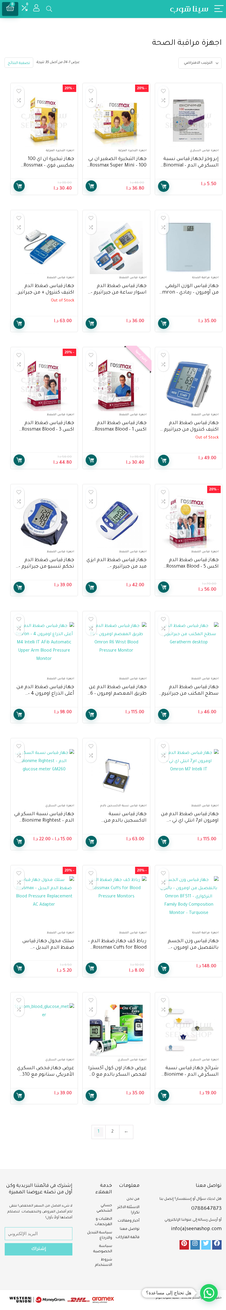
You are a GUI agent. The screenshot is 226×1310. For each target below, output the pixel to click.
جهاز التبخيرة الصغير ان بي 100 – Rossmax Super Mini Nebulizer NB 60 (117, 165)
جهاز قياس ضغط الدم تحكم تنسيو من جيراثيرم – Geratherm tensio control (45, 567)
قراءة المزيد (19, 323)
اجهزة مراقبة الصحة (205, 277)
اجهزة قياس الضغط (133, 277)
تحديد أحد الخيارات (19, 841)
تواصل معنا (129, 1229)
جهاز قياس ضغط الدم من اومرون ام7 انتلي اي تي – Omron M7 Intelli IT (190, 821)
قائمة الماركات (127, 1237)
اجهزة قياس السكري (204, 150)
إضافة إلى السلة (163, 186)
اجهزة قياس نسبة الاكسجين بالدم (123, 806)
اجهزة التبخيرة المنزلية (132, 150)
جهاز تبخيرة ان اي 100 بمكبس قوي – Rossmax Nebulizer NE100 (49, 165)
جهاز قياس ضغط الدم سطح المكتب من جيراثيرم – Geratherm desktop (189, 694)
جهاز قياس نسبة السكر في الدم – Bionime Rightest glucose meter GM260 (44, 821)
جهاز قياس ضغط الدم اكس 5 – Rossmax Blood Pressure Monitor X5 (192, 567)
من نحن (133, 1199)
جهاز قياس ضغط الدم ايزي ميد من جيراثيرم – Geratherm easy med (117, 567)
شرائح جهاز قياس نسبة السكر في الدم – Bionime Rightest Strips (191, 1075)
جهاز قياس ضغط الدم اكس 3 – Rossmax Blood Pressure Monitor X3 (48, 430)
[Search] (49, 9)
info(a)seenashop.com (196, 1229)
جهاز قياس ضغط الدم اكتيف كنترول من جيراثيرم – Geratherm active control (190, 430)
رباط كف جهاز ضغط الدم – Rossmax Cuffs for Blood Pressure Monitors (117, 948)
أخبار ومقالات (128, 1221)
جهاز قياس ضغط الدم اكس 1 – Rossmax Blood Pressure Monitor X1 (121, 430)
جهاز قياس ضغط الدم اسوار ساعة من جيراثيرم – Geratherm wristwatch (119, 293)
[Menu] (219, 9)
